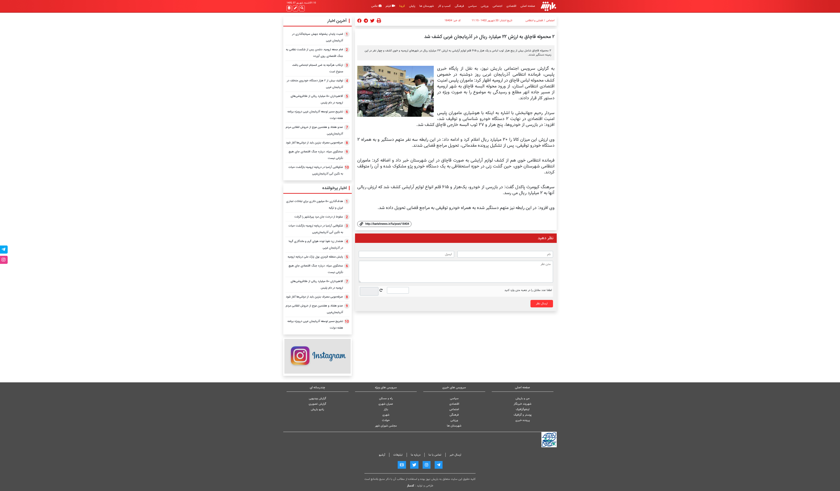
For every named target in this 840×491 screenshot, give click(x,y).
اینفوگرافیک (522, 409)
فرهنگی (459, 6)
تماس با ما (435, 455)
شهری (385, 415)
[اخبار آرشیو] (289, 8)
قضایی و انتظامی (534, 21)
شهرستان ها (426, 6)
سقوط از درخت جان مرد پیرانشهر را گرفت (318, 216)
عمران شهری (385, 404)
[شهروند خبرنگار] (295, 8)
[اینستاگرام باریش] (317, 356)
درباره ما (415, 455)
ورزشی (484, 6)
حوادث (386, 420)
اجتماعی (497, 6)
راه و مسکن (386, 398)
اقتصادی (511, 6)
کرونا (402, 6)
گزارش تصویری (317, 404)
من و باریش (523, 398)
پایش (412, 6)
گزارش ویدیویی (317, 398)
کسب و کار (444, 6)
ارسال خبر (455, 455)
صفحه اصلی (527, 6)
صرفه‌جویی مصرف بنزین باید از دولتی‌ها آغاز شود (314, 142)
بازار (386, 409)
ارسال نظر (542, 303)
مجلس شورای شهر (386, 425)
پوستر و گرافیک (523, 415)
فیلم (389, 6)
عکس (375, 6)
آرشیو (382, 455)
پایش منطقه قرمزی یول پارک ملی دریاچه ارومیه (315, 256)
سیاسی (472, 6)
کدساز (410, 485)
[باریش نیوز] (548, 6)
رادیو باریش (317, 409)
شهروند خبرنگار (522, 404)
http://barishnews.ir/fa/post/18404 (387, 224)
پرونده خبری (522, 420)
